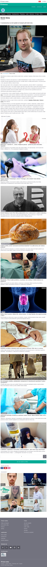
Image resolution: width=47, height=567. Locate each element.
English (20, 563)
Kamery (44, 6)
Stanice (3, 526)
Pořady (9, 14)
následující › (44, 456)
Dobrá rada (36, 100)
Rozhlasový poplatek (28, 532)
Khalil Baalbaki (6, 73)
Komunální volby (5, 525)
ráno (2, 94)
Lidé (27, 14)
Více (42, 14)
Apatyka (31, 100)
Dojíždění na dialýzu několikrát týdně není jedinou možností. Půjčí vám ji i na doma (22, 348)
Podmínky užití (15, 563)
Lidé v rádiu (26, 526)
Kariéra (25, 528)
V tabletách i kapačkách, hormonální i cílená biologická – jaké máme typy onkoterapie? (23, 449)
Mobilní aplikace (4, 540)
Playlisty (22, 14)
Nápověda (26, 525)
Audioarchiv (39, 6)
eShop (2, 528)
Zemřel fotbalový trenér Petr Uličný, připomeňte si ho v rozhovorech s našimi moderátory (23, 213)
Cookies (2, 563)
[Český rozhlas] (4, 1)
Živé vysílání (4, 534)
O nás (37, 14)
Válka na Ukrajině (5, 523)
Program (33, 6)
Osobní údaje (8, 563)
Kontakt (26, 530)
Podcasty (3, 538)
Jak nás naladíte (27, 523)
